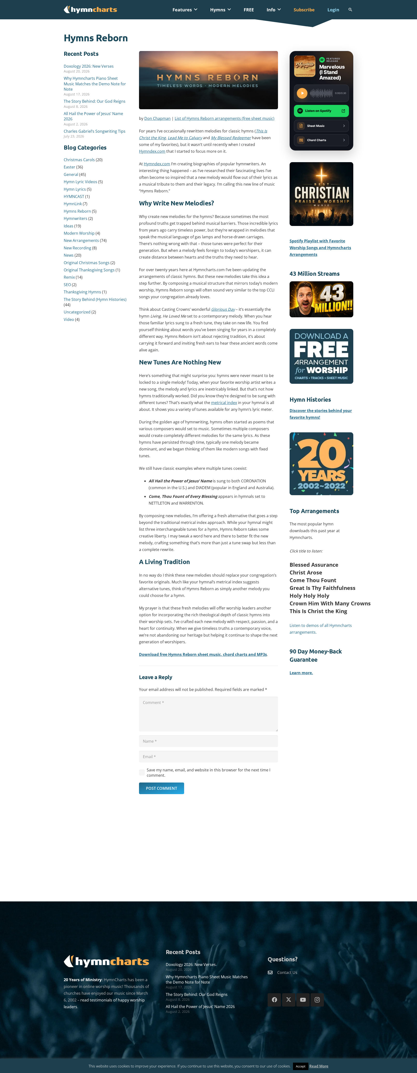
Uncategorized (77, 312)
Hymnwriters (75, 218)
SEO (67, 284)
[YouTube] (303, 1000)
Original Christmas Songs (87, 262)
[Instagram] (317, 1000)
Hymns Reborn (77, 211)
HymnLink (73, 203)
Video (69, 319)
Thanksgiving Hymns (82, 292)
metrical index (224, 402)
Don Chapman (157, 118)
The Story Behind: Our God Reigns (94, 101)
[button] (195, 9)
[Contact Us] (272, 972)
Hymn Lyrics (75, 189)
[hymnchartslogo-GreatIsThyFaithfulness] (90, 9)
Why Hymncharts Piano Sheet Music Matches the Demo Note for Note (95, 84)
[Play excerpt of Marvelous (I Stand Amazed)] (302, 93)
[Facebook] (274, 1000)
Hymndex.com (152, 151)
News (69, 255)
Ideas (68, 226)
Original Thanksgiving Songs (89, 270)
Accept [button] (301, 1066)
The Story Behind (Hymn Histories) (95, 299)
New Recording (77, 248)
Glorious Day (223, 309)
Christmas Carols (79, 159)
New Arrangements (81, 240)
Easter (69, 167)
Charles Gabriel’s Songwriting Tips (94, 131)
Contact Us (287, 972)
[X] (288, 1000)
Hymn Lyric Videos (80, 181)
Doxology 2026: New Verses (89, 66)
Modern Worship (79, 233)
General (71, 174)
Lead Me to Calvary (185, 137)
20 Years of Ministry (83, 979)
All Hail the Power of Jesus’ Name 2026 (200, 1006)
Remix (69, 277)
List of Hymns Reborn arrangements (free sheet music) (224, 118)
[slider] (321, 93)
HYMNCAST (74, 196)
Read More (318, 1066)
